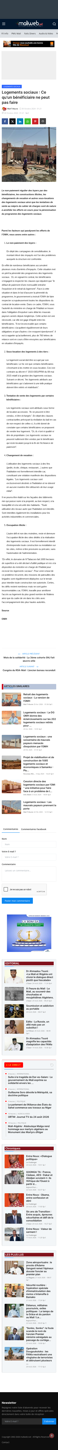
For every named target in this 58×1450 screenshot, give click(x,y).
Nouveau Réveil (29, 774)
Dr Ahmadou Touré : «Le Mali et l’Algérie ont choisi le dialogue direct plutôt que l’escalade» (39, 976)
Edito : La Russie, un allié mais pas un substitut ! (37, 1024)
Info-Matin (27, 794)
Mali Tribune (28, 704)
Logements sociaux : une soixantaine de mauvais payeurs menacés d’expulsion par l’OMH (37, 741)
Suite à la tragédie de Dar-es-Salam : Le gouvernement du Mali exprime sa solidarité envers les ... (30, 1080)
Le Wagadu (30, 1277)
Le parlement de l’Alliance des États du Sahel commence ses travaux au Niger (29, 1106)
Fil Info (4, 33)
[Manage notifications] (51, 1435)
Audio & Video (46, 33)
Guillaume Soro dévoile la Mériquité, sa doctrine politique (30, 1094)
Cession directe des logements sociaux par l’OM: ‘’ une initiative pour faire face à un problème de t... (39, 786)
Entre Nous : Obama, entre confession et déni (38, 1197)
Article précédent (31, 653)
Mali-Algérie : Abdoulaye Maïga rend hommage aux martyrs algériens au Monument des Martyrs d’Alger (29, 1129)
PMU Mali (16, 33)
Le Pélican (30, 1031)
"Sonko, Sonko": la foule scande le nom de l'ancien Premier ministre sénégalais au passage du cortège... (40, 1334)
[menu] (3, 24)
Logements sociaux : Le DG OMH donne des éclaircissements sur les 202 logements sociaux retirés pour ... (39, 719)
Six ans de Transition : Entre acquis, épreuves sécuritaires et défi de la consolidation (39, 1216)
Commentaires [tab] (10, 829)
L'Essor (29, 983)
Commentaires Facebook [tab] (33, 829)
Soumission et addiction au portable (40, 1007)
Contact (5, 1442)
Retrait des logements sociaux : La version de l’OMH (36, 697)
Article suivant (27, 666)
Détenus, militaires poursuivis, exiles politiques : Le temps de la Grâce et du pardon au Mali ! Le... (39, 1311)
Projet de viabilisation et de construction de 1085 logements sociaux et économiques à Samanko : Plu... (38, 764)
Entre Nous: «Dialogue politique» (39, 1158)
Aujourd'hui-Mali (32, 1187)
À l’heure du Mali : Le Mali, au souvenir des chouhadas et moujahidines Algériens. (40, 993)
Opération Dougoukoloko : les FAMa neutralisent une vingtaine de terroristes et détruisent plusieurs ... (39, 1356)
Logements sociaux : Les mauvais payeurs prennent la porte (39, 805)
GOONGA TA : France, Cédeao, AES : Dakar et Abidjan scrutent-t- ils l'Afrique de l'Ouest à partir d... (39, 1177)
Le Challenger (31, 1162)
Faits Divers (30, 33)
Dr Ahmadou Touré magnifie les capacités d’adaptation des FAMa (39, 1041)
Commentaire (9, 864)
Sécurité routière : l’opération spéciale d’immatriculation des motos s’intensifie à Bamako (38, 1291)
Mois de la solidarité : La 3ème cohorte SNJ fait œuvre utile (29, 659)
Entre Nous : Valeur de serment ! (39, 1230)
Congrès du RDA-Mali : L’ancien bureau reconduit (29, 670)
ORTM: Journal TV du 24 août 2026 (28, 1116)
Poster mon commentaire (17, 900)
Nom (4, 838)
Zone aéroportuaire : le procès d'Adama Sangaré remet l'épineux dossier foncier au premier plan (39, 1268)
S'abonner (49, 1421)
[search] (54, 24)
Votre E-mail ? (9, 851)
